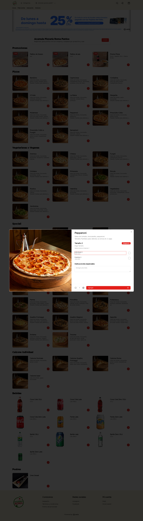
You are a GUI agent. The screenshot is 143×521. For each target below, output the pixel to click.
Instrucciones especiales (85, 264)
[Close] (131, 232)
